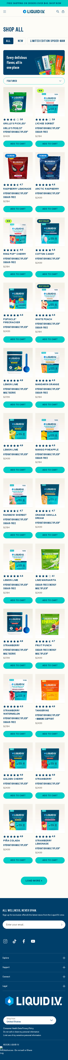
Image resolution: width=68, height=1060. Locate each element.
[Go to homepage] (34, 11)
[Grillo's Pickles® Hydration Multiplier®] (18, 101)
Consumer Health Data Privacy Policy (18, 1028)
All (8, 41)
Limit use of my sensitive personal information (22, 1035)
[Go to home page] (34, 1001)
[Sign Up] (61, 925)
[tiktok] (15, 941)
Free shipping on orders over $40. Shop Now (34, 3)
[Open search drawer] (57, 11)
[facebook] (24, 941)
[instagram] (5, 941)
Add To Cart (18, 143)
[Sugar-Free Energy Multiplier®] (50, 558)
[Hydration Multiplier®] (50, 167)
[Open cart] (63, 11)
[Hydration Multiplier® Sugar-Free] (50, 101)
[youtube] (33, 941)
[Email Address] (34, 925)
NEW (20, 41)
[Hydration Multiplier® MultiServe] (18, 362)
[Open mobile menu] (4, 11)
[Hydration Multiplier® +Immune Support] (50, 688)
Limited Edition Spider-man (47, 41)
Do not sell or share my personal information (21, 1032)
